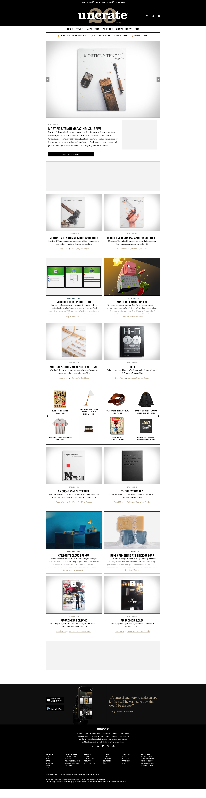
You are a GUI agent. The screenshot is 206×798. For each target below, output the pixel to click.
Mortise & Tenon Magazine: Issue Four (74, 238)
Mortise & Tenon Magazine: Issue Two (74, 367)
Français (107, 759)
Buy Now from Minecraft (132, 316)
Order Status (90, 757)
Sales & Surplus (72, 763)
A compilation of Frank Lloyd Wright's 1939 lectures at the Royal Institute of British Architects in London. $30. (74, 495)
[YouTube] (97, 746)
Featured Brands (72, 761)
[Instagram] (108, 746)
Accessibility (147, 761)
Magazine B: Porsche (74, 620)
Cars (89, 29)
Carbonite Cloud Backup (73, 555)
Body (128, 29)
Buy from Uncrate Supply (138, 378)
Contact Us (89, 759)
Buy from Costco (132, 570)
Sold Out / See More (80, 249)
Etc (136, 29)
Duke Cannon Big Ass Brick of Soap (132, 555)
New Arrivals (70, 757)
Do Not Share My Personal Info (148, 764)
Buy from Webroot (74, 316)
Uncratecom (87, 2)
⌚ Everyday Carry (140, 36)
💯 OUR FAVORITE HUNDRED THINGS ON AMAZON (110, 36)
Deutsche (107, 761)
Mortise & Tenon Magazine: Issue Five (74, 128)
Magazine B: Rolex (132, 620)
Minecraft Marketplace (132, 302)
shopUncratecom (104, 2)
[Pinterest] (113, 746)
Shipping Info (89, 763)
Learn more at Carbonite (73, 570)
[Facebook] (103, 746)
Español (106, 757)
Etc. (47, 767)
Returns (87, 761)
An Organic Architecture (74, 491)
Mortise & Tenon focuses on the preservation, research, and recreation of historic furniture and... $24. (73, 242)
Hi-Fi (132, 367)
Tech (97, 29)
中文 (104, 765)
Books (55, 124)
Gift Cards (69, 765)
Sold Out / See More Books (80, 502)
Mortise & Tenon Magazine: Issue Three (132, 238)
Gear (70, 29)
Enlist (124, 763)
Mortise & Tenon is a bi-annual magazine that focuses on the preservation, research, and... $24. (132, 242)
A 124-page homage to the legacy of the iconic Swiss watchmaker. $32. (132, 625)
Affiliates (126, 761)
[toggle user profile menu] (153, 16)
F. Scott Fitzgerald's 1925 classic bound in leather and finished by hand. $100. (132, 495)
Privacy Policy (147, 759)
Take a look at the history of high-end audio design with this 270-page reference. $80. (132, 371)
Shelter (108, 29)
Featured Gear (73, 298)
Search (147, 15)
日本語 (105, 763)
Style (79, 29)
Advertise (126, 759)
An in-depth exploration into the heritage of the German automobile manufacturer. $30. (74, 625)
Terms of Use (146, 757)
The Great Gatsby (132, 491)
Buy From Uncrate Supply (80, 631)
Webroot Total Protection (74, 302)
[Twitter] (92, 746)
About (124, 757)
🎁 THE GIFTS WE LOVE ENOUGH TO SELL (73, 36)
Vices (119, 29)
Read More (63, 249)
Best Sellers (70, 759)
